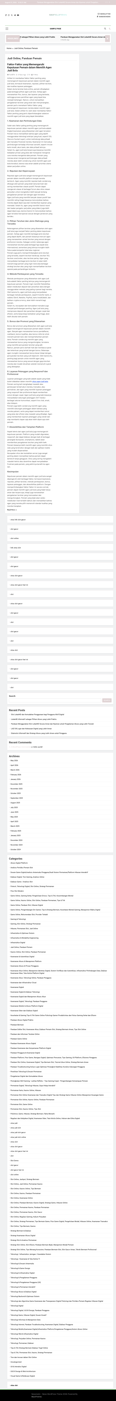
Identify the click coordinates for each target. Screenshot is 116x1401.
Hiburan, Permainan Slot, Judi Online (24, 929)
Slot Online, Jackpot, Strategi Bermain (25, 1179)
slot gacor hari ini (17, 1170)
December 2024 (16, 840)
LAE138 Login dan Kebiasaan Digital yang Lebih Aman (79, 2)
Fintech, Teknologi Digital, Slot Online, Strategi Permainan (32, 886)
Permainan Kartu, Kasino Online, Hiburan (26, 1090)
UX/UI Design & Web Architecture (23, 1371)
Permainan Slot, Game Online (22, 1104)
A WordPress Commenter (20, 747)
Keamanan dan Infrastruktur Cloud (23, 983)
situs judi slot (16, 1128)
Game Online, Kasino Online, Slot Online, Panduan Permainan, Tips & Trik (38, 900)
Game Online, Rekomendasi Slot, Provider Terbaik (29, 915)
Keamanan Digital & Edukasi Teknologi (25, 992)
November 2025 (16, 789)
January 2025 (16, 835)
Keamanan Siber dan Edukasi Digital (24, 1011)
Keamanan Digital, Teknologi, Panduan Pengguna (29, 1001)
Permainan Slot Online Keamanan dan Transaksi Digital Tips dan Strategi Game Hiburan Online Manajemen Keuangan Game (57, 1095)
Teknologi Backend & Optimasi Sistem (25, 1296)
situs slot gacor (16, 576)
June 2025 (14, 812)
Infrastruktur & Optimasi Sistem (22, 933)
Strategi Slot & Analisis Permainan (23, 1240)
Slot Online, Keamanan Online (22, 1198)
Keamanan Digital (17, 987)
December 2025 (16, 784)
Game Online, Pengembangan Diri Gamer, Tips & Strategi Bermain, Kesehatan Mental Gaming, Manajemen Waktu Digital (55, 910)
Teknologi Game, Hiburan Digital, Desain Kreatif (28, 1315)
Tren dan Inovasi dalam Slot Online (24, 1357)
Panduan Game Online (19, 1039)
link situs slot (16, 548)
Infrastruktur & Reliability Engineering (24, 938)
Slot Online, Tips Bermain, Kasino (23, 1226)
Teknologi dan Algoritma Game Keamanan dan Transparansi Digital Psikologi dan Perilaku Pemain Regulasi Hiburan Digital (57, 1301)
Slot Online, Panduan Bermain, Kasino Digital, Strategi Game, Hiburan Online (39, 1203)
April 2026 (14, 765)
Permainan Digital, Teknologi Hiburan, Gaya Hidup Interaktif (33, 1086)
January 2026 (16, 779)
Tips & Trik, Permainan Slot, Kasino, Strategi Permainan (31, 1353)
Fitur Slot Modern (17, 891)
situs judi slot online (18, 1137)
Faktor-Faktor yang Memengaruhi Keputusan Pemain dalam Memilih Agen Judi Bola (29, 67)
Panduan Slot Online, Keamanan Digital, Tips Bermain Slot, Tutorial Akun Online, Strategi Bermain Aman (49, 1062)
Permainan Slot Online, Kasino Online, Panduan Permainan (32, 1100)
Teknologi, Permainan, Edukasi (22, 1343)
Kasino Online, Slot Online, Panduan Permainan (28, 952)
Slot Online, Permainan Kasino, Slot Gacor (26, 1212)
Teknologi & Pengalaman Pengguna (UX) (26, 1282)
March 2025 (15, 826)
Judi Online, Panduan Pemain (21, 947)
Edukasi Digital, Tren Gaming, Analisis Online (27, 877)
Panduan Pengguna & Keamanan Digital (25, 1053)
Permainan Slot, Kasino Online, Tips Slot (26, 1109)
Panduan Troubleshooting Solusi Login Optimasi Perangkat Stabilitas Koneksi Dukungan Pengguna (48, 1067)
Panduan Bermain (17, 1025)
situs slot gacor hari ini (19, 585)
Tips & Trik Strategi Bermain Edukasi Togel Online (29, 1348)
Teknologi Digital (17, 1306)
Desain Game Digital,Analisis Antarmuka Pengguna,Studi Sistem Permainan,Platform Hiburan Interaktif (49, 872)
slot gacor (14, 529)
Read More (11, 510)
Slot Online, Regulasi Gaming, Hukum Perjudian (28, 1217)
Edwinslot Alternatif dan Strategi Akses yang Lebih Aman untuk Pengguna (39, 733)
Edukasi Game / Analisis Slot (22, 882)
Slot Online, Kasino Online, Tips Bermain (26, 1189)
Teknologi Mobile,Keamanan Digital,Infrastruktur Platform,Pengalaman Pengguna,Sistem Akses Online (49, 1329)
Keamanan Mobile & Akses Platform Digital (27, 1006)
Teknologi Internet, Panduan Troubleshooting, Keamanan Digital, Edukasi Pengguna (42, 1325)
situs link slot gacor (18, 520)
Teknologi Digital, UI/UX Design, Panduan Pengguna (30, 1310)
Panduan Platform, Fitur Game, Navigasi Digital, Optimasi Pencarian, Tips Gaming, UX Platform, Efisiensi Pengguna (54, 1058)
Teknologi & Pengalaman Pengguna (24, 1278)
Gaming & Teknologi (18, 919)
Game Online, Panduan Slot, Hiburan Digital (27, 905)
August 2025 (15, 803)
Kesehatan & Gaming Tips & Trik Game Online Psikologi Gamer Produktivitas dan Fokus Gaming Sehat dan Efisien (53, 1015)
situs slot (14, 650)
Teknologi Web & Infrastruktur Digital (24, 1334)
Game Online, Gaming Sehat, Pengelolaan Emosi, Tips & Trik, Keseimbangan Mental (42, 896)
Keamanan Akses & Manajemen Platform (26, 961)
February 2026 (16, 775)
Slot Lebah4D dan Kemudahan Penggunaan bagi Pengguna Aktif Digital (37, 715)
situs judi (14, 1123)
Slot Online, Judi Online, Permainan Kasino (26, 1184)
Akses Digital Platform (19, 863)
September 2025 (17, 798)
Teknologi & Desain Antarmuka (22, 1264)
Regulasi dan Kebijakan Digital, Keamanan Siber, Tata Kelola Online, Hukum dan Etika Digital (45, 1118)
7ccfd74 (12, 74)
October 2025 (16, 793)
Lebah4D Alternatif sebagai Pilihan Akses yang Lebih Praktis (34, 719)
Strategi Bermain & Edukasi (21, 1231)
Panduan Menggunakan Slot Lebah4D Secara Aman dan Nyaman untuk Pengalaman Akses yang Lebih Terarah (52, 724)
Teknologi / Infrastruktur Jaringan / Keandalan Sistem (31, 1254)
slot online (15, 538)
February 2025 (16, 831)
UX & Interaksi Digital (19, 1367)
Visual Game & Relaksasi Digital (23, 1376)
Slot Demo (15, 1161)
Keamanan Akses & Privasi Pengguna (25, 966)
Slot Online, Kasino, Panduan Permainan (26, 1193)
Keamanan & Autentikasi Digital (22, 957)
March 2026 (15, 770)
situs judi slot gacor (18, 1132)
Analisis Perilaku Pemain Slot (22, 868)
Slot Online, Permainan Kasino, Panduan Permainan (30, 1207)
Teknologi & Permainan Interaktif (23, 1287)
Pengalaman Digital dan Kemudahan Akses (27, 1076)
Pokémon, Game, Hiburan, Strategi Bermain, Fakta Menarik (33, 1114)
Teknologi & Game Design (20, 1268)
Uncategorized (16, 1362)
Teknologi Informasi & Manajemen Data (25, 1320)
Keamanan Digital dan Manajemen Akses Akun (28, 997)
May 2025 (14, 817)
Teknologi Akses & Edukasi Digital (23, 1292)
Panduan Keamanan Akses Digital (23, 1043)
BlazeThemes (36, 1397)
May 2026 (14, 761)
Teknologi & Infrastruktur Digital (23, 1273)
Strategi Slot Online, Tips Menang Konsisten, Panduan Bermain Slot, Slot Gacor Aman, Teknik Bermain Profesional (54, 1250)
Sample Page (55, 29)
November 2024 (16, 845)
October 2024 (16, 850)
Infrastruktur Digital (18, 943)
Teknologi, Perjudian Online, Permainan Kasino (28, 1339)
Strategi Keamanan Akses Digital (23, 1236)
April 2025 (14, 821)
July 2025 (14, 807)
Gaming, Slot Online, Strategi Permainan (26, 924)
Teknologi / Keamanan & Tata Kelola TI (25, 1259)
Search (12, 696)
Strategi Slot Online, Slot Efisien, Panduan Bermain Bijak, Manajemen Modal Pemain (42, 1245)
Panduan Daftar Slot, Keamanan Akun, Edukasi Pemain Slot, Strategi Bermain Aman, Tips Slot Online (48, 1029)
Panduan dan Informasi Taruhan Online (25, 1034)
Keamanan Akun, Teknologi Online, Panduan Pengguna (31, 978)
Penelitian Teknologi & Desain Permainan (26, 1072)
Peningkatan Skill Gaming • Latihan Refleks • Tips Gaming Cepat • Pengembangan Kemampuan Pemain (49, 1081)
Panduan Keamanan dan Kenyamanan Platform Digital (31, 1048)
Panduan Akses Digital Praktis (22, 1020)
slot (12, 594)
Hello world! (37, 747)
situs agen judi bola (40, 381)
